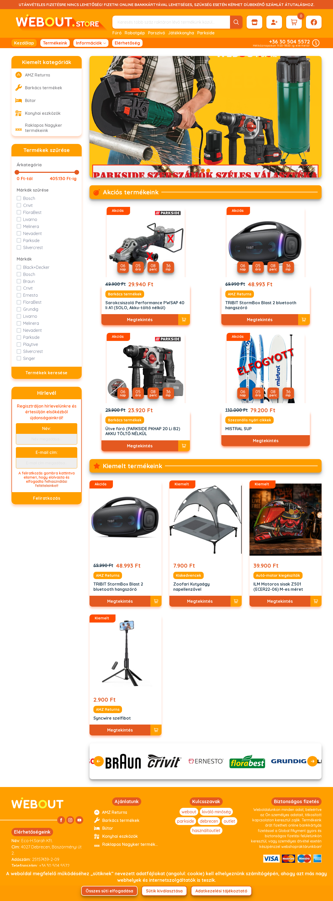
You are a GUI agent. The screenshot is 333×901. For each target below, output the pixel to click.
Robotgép (135, 32)
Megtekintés (139, 319)
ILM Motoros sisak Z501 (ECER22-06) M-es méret (278, 587)
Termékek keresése (46, 372)
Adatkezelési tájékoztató (221, 890)
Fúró (116, 32)
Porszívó (156, 32)
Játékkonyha (181, 32)
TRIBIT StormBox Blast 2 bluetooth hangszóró (260, 305)
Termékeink (55, 43)
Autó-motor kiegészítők (278, 575)
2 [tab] (208, 171)
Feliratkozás (46, 498)
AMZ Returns (239, 294)
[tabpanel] (205, 116)
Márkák (24, 259)
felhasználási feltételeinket (51, 483)
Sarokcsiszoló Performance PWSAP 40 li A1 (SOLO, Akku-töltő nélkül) (144, 305)
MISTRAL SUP (238, 428)
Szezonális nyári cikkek (249, 420)
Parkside (206, 32)
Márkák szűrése (33, 190)
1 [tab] (203, 171)
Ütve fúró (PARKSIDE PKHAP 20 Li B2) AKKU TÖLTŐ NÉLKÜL (142, 431)
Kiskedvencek (188, 575)
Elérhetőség (127, 43)
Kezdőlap (24, 43)
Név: (46, 428)
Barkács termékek (125, 294)
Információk (89, 43)
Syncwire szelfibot (112, 718)
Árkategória (29, 164)
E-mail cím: (47, 452)
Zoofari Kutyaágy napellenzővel (191, 587)
